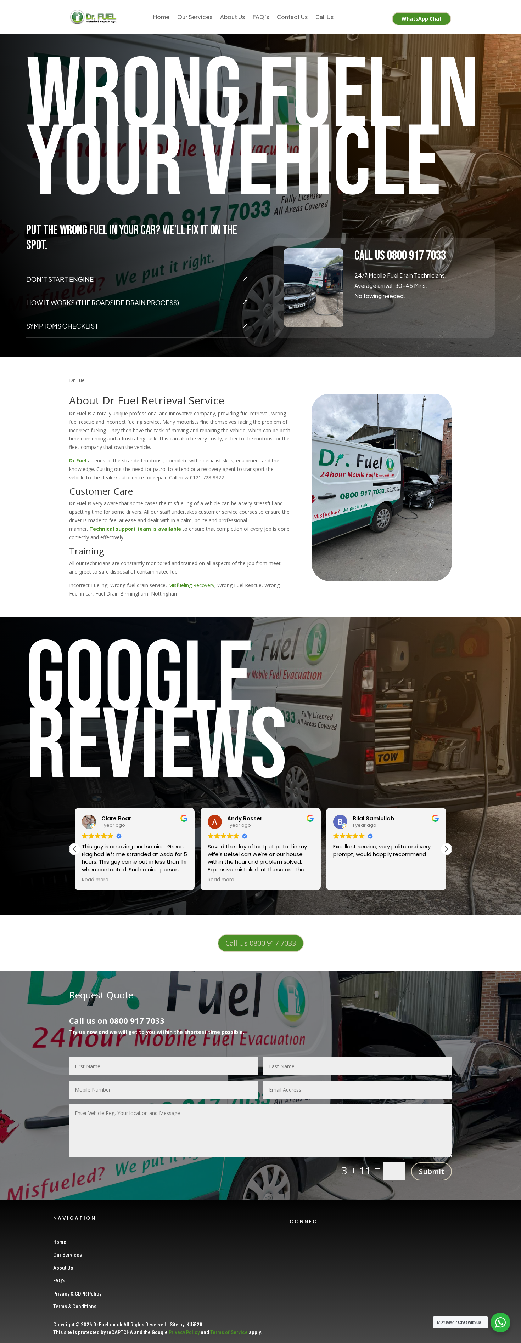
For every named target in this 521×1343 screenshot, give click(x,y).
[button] (446, 849)
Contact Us (292, 17)
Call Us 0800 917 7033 (260, 943)
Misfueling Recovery (191, 585)
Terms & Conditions (74, 1306)
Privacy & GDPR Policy (77, 1294)
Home (161, 17)
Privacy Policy (184, 1332)
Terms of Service (229, 1332)
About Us (232, 17)
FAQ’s (261, 17)
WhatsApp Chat (422, 18)
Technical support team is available (135, 528)
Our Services (194, 17)
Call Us (324, 17)
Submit (431, 1171)
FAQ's (59, 1280)
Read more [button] (95, 880)
